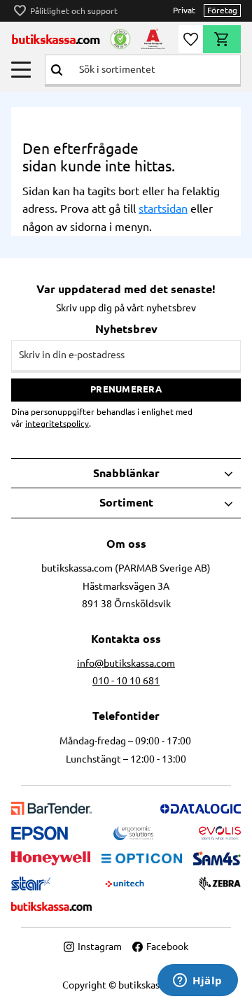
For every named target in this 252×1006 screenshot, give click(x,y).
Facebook (167, 946)
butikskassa (56, 39)
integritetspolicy (57, 423)
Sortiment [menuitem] (126, 502)
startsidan (163, 208)
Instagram (100, 946)
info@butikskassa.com (126, 663)
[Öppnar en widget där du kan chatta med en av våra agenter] (198, 981)
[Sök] (57, 69)
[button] (21, 69)
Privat (184, 10)
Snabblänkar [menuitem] (126, 473)
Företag (222, 10)
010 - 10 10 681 (126, 680)
